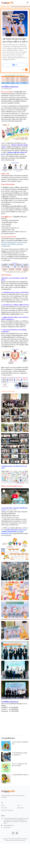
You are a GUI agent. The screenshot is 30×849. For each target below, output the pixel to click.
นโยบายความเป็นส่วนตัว (7, 810)
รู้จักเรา (3, 805)
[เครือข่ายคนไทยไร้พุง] (7, 2)
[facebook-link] (13, 833)
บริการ (8, 6)
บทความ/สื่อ (4, 807)
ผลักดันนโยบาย (20, 807)
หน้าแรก (3, 6)
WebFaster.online (20, 840)
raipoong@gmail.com (9, 825)
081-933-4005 (7, 827)
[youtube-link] (16, 833)
